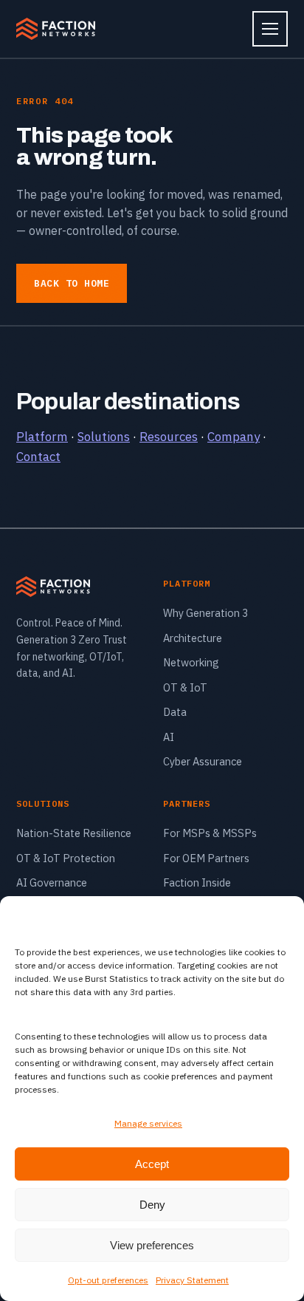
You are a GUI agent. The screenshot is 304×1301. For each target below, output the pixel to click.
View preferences (152, 1245)
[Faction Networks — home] (55, 29)
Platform (42, 436)
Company (233, 436)
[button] (281, 914)
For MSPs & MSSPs (210, 833)
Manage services (148, 1123)
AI (168, 737)
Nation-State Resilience (73, 833)
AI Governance (51, 882)
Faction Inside (197, 882)
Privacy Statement (192, 1279)
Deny (152, 1204)
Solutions (103, 436)
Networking (191, 662)
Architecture (192, 638)
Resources (168, 436)
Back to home (71, 283)
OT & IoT (185, 687)
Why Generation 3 (206, 613)
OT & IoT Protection (65, 858)
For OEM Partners (206, 858)
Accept (152, 1164)
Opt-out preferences (108, 1279)
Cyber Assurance (202, 761)
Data (175, 712)
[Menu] (270, 29)
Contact (38, 456)
